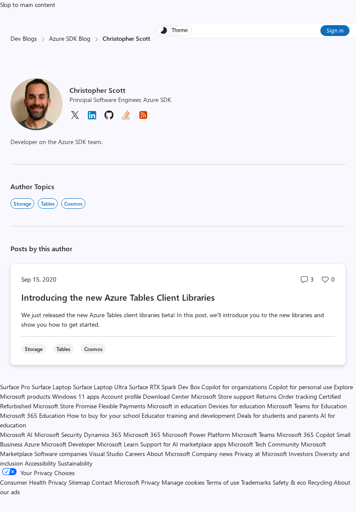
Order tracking (297, 396)
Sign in (334, 30)
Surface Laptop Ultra (100, 387)
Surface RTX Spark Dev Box (164, 387)
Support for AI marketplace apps (183, 444)
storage (22, 203)
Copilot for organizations (234, 387)
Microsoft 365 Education (32, 415)
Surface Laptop (51, 387)
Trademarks (256, 482)
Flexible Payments (122, 406)
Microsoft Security (58, 434)
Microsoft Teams (253, 434)
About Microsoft (168, 454)
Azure (32, 444)
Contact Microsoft (115, 482)
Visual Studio (106, 454)
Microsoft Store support (222, 396)
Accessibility (40, 463)
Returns (266, 396)
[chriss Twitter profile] (74, 118)
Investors (301, 454)
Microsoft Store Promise (65, 406)
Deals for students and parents (278, 415)
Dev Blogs (23, 38)
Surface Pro (15, 387)
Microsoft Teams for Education (307, 406)
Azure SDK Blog (69, 38)
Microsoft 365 (142, 434)
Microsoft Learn (117, 444)
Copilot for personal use (300, 387)
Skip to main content (27, 4)
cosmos (73, 203)
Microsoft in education (177, 406)
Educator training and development (188, 415)
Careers (135, 454)
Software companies (60, 454)
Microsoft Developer (68, 444)
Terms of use (222, 482)
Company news (212, 454)
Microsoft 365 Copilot (306, 434)
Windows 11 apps (75, 396)
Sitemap (79, 482)
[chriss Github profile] (109, 118)
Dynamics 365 (103, 434)
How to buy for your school (103, 415)
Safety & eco (289, 482)
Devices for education (236, 406)
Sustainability (75, 463)
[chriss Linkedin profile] (92, 118)
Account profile (121, 396)
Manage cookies (183, 482)
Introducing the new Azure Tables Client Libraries (118, 297)
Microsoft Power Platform (196, 434)
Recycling (320, 482)
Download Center (166, 396)
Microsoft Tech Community (263, 444)
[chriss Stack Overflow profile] (126, 118)
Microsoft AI (16, 434)
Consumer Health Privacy (33, 482)
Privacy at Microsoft (260, 454)
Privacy (151, 482)
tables (48, 203)
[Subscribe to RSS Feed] (143, 118)
